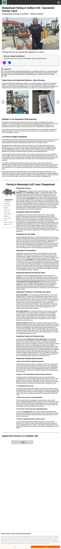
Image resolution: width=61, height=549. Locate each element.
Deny (15, 546)
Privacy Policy (46, 543)
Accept (45, 546)
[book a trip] (4, 63)
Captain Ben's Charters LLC (30, 536)
